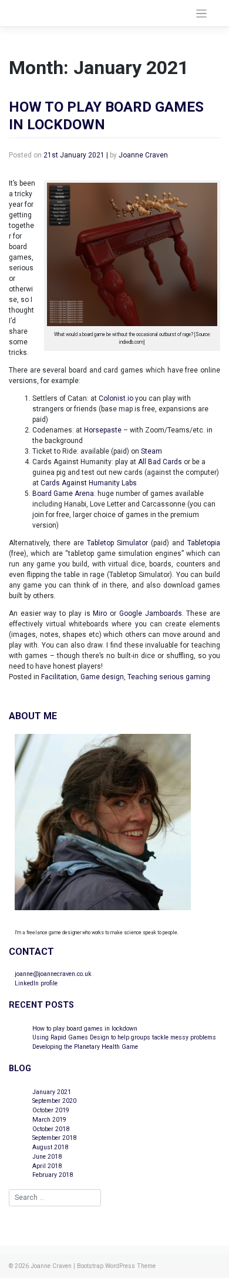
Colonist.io (116, 398)
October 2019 (50, 1110)
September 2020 (54, 1101)
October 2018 (50, 1129)
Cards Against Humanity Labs (89, 483)
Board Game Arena (63, 493)
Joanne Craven (143, 155)
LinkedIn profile (36, 983)
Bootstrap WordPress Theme (116, 1266)
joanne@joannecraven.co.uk (53, 974)
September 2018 (54, 1138)
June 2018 (47, 1156)
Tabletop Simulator (117, 543)
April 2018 (47, 1166)
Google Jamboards (150, 613)
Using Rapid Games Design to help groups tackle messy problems (124, 1037)
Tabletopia (203, 543)
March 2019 (49, 1119)
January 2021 (51, 1092)
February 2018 (52, 1175)
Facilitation (59, 677)
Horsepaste (103, 430)
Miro (100, 613)
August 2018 (50, 1147)
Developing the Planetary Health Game (85, 1047)
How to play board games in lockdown (84, 1028)
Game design (102, 677)
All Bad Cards (160, 462)
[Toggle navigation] (202, 13)
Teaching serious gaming (168, 677)
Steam (151, 451)
